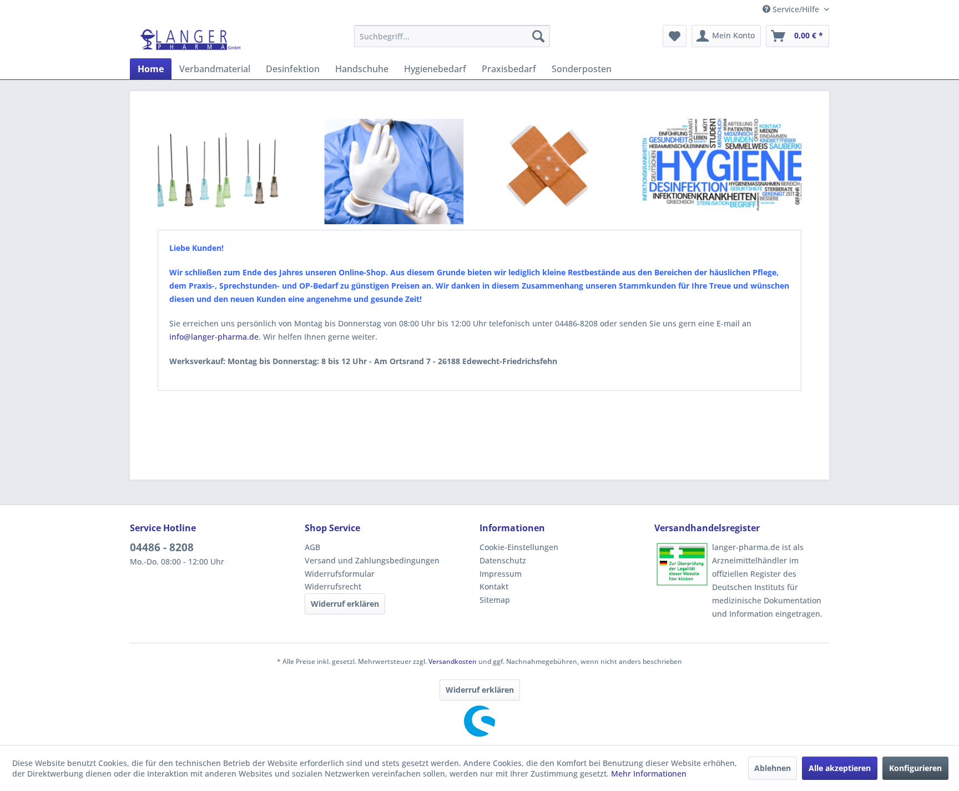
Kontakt (494, 586)
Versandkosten (452, 661)
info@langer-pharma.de (214, 336)
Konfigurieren (915, 768)
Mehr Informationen (649, 773)
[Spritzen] (221, 172)
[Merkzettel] (675, 36)
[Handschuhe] (390, 174)
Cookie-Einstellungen (519, 547)
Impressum (501, 573)
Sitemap (495, 599)
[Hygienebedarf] (724, 173)
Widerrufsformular (340, 573)
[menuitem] (452, 36)
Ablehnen (772, 768)
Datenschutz (503, 560)
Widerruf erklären (345, 603)
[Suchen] (538, 36)
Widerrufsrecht (333, 586)
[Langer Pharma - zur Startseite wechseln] (190, 39)
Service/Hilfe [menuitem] (795, 9)
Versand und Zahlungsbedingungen (372, 560)
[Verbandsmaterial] (542, 172)
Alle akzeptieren (840, 768)
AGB (312, 547)
